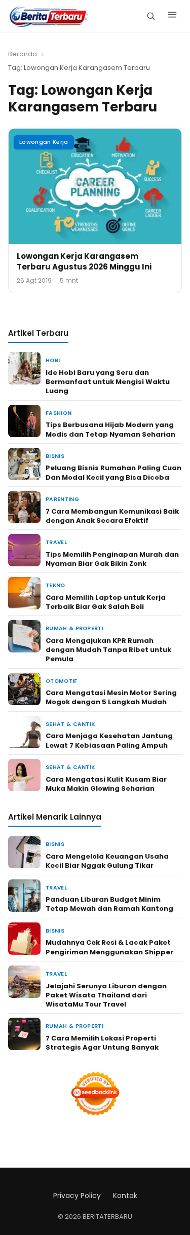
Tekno (55, 585)
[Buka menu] (172, 16)
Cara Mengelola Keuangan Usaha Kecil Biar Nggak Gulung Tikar (107, 861)
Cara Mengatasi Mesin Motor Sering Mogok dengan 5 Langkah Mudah (111, 697)
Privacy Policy (77, 1195)
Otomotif (62, 681)
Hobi (53, 360)
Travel (56, 542)
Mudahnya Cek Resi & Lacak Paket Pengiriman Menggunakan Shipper (109, 947)
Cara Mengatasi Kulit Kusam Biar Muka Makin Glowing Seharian (106, 784)
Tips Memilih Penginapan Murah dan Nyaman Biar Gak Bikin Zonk (112, 559)
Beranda (22, 54)
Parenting (62, 499)
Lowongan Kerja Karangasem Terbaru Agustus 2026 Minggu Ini (84, 261)
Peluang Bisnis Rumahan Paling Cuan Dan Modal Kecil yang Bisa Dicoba (113, 472)
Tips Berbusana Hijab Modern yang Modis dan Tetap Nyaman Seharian (110, 429)
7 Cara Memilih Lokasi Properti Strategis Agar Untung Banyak (102, 1042)
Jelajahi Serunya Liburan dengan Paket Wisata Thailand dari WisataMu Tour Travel (106, 995)
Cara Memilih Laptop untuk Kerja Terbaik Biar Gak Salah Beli (106, 602)
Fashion (58, 413)
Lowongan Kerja (43, 142)
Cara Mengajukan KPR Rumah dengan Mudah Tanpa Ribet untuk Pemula (108, 650)
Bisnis (55, 456)
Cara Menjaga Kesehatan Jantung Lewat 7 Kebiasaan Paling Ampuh (109, 740)
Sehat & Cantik (70, 724)
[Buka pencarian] (151, 16)
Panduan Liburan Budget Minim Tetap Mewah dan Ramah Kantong (109, 904)
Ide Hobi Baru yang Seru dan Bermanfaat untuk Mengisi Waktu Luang (108, 382)
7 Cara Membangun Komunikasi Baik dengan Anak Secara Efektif (112, 516)
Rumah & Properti (74, 628)
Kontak (125, 1195)
